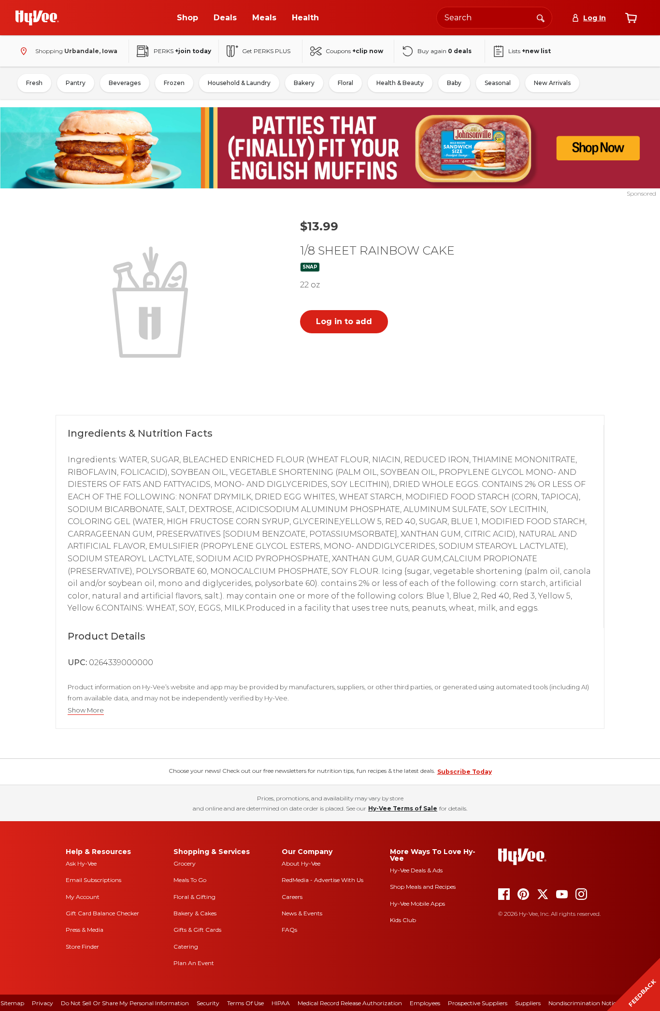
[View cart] (631, 18)
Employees (425, 1003)
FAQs (289, 929)
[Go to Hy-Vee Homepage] (37, 18)
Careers (292, 896)
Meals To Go (189, 879)
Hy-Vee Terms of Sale (402, 808)
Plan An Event (193, 963)
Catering (185, 946)
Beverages (125, 82)
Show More (86, 710)
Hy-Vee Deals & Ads (416, 870)
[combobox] (494, 17)
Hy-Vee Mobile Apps (417, 903)
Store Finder (82, 946)
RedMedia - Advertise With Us (322, 879)
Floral (345, 82)
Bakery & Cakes (194, 913)
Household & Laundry (239, 82)
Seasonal (498, 82)
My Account (83, 896)
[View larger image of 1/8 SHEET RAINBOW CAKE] (152, 301)
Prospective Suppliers (477, 1003)
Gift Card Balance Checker (102, 913)
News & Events (302, 913)
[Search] (540, 17)
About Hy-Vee (301, 863)
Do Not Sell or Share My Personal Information (125, 1003)
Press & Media (84, 929)
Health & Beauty (400, 82)
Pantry (76, 82)
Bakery (304, 82)
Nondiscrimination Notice (583, 1003)
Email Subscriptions (93, 879)
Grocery (184, 863)
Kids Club (403, 920)
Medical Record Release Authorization (350, 1003)
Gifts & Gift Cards (197, 929)
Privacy (42, 1003)
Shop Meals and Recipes (423, 886)
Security (208, 1003)
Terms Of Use (245, 1003)
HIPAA (281, 1003)
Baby (454, 82)
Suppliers (528, 1003)
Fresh (34, 82)
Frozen (174, 82)
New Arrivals (552, 82)
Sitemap (12, 1003)
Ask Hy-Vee (81, 863)
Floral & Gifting (194, 896)
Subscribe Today (464, 771)
